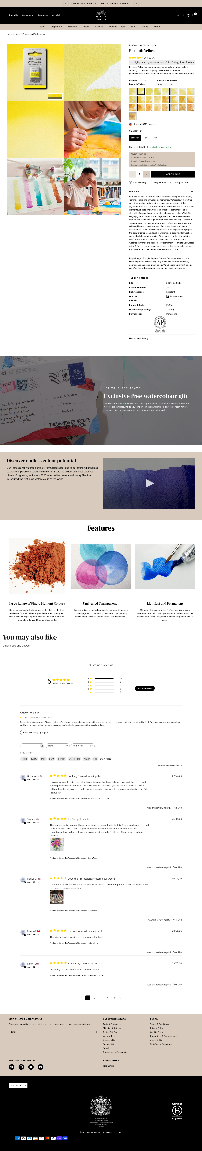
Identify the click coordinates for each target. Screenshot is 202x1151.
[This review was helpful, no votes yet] (174, 867)
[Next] (136, 3)
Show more (105, 758)
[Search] (183, 15)
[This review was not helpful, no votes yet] (179, 808)
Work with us (109, 1036)
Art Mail (56, 15)
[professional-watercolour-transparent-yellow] (132, 99)
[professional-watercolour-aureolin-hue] (190, 91)
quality (34, 759)
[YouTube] (31, 1067)
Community (27, 15)
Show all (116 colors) (144, 124)
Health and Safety (139, 338)
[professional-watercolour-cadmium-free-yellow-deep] (149, 108)
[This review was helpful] (174, 808)
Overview (134, 191)
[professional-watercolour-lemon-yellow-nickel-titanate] (132, 91)
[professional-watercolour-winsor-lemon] (166, 91)
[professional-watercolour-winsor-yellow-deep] (190, 99)
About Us (13, 15)
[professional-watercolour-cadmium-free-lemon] (157, 91)
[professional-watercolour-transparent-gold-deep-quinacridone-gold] (132, 116)
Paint (42, 26)
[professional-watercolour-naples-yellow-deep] (166, 108)
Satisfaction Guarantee (161, 1044)
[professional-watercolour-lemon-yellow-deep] (182, 91)
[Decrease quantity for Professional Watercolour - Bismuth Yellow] (132, 174)
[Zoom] (58, 49)
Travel (106, 1048)
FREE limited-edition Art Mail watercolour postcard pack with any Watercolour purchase (101, 3)
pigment (61, 759)
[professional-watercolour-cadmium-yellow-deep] (141, 108)
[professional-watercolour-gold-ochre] (190, 108)
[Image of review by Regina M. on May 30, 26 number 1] (56, 897)
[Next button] (195, 579)
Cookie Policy (156, 1032)
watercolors (74, 759)
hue (95, 759)
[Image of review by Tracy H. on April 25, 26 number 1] (56, 844)
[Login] (177, 15)
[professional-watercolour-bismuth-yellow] (141, 91)
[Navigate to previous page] (81, 997)
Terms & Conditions (159, 1024)
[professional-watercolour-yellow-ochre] (182, 108)
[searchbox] (29, 746)
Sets (133, 26)
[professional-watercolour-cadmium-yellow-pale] (141, 99)
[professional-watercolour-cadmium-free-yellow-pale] (149, 99)
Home (9, 34)
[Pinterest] (40, 1067)
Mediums (72, 26)
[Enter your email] (96, 1032)
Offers (157, 26)
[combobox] (58, 745)
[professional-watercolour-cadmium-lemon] (149, 91)
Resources (43, 15)
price (43, 759)
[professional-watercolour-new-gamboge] (166, 99)
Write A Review (145, 688)
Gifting (145, 26)
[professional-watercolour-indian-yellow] (132, 108)
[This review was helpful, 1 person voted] (174, 920)
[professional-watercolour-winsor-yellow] (174, 91)
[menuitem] (13, 15)
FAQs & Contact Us (112, 1024)
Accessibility (109, 1040)
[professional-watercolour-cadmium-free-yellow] (182, 99)
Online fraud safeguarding (115, 1052)
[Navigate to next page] (120, 997)
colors (24, 759)
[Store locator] (188, 15)
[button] (149, 483)
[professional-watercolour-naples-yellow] (157, 108)
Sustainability (109, 1044)
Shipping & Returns (112, 1028)
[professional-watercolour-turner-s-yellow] (157, 99)
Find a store (108, 1066)
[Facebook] (11, 1067)
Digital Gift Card (110, 1032)
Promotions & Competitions (163, 1036)
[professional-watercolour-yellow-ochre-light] (174, 108)
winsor (87, 759)
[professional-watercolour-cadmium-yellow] (174, 99)
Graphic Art (56, 26)
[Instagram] (21, 1067)
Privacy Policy (156, 1028)
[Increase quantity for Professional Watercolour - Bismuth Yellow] (146, 174)
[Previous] (65, 3)
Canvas (99, 26)
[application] (149, 483)
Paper (86, 26)
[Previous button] (7, 579)
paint (51, 759)
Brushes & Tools (117, 26)
